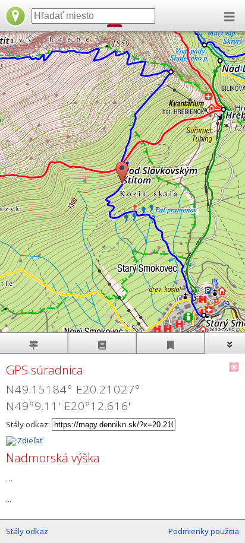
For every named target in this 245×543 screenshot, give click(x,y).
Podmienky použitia (203, 531)
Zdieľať (29, 440)
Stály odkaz (27, 531)
